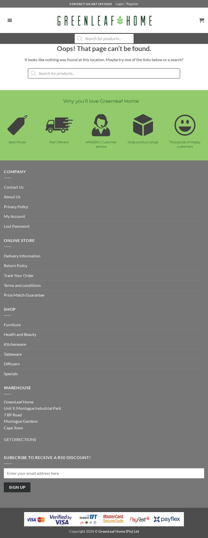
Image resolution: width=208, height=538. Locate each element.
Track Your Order (19, 275)
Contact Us (14, 187)
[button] (127, 4)
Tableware (13, 354)
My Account (14, 216)
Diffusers (12, 363)
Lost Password (16, 226)
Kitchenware (15, 344)
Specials (11, 373)
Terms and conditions (22, 285)
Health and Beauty (20, 334)
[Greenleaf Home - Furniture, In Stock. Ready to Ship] (104, 20)
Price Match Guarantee (24, 294)
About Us (12, 196)
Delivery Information (22, 255)
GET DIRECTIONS (20, 439)
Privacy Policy (16, 206)
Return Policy (15, 265)
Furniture (12, 324)
